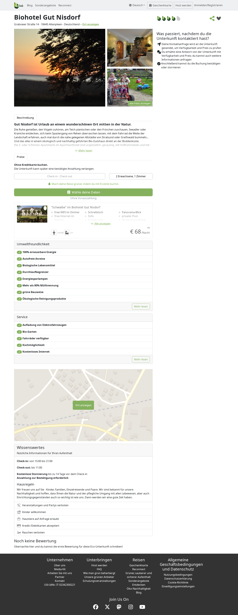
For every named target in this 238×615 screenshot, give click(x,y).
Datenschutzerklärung (178, 578)
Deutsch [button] (137, 5)
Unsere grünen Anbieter (99, 577)
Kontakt (60, 581)
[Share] (212, 19)
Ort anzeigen (90, 24)
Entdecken (138, 585)
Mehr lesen (85, 150)
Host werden (183, 5)
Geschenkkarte (161, 5)
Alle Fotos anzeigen (140, 103)
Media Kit (60, 569)
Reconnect (64, 5)
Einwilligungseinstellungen (178, 586)
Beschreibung (25, 117)
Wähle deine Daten (85, 192)
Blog (30, 5)
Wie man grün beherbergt (99, 573)
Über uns (59, 565)
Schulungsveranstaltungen (99, 581)
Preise (20, 157)
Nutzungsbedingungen (178, 574)
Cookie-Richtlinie (178, 582)
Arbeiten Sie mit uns (59, 573)
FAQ (99, 569)
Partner (59, 577)
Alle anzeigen (102, 223)
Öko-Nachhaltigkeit (139, 588)
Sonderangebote (45, 5)
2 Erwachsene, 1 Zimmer (131, 176)
